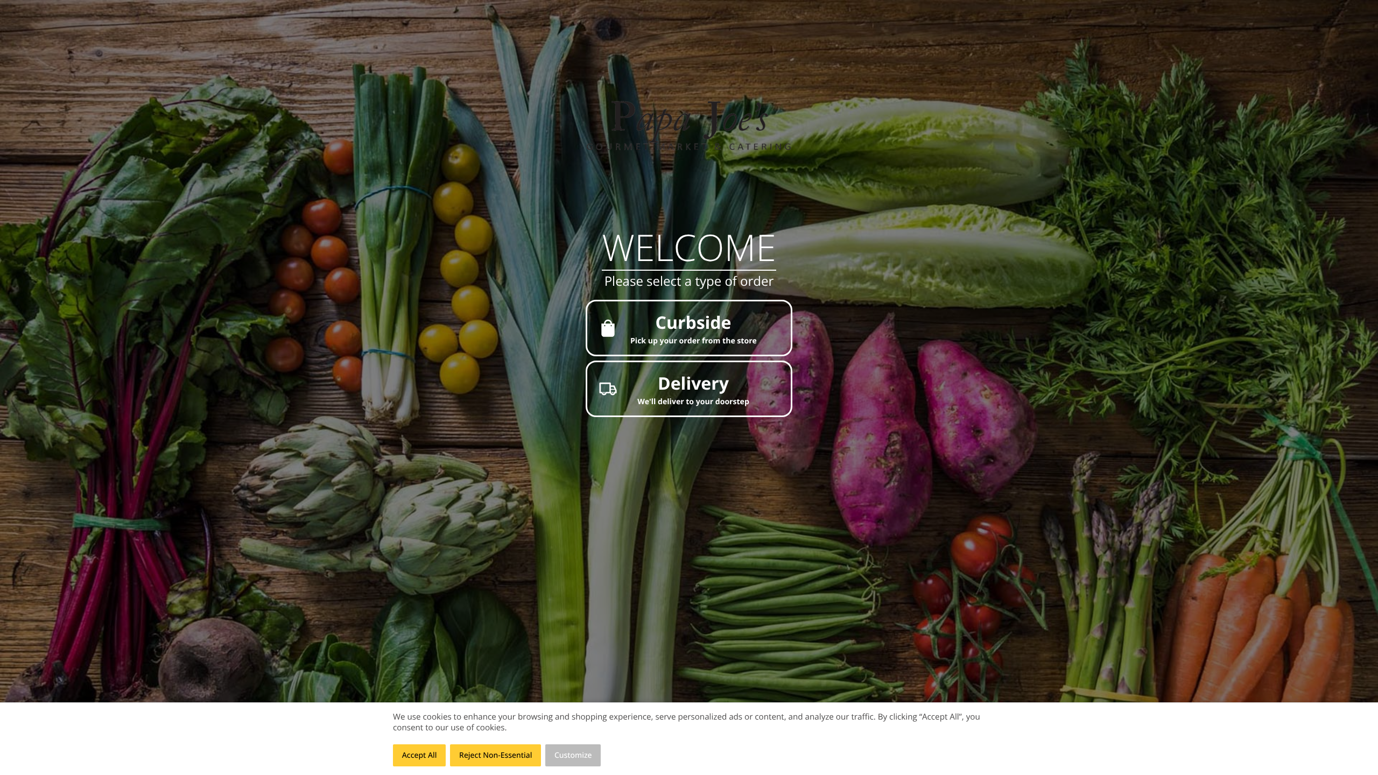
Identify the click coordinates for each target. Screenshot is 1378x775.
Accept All (419, 755)
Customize (573, 755)
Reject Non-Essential (495, 755)
